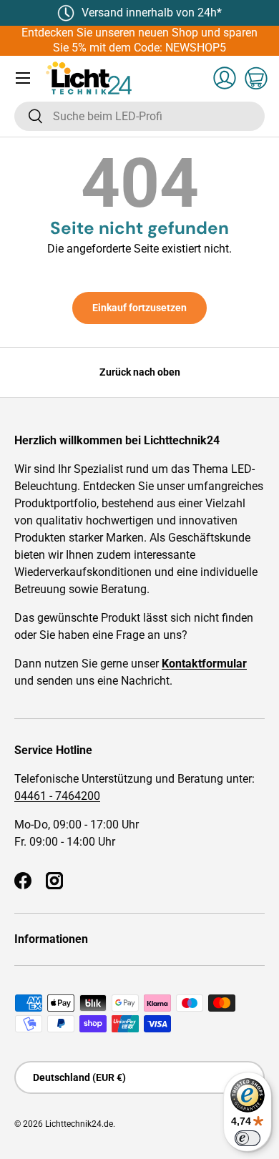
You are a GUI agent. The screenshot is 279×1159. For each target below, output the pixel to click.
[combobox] (139, 116)
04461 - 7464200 (57, 796)
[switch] (247, 1138)
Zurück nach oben (139, 372)
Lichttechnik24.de (79, 1124)
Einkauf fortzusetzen (139, 307)
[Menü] (23, 78)
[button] (256, 78)
